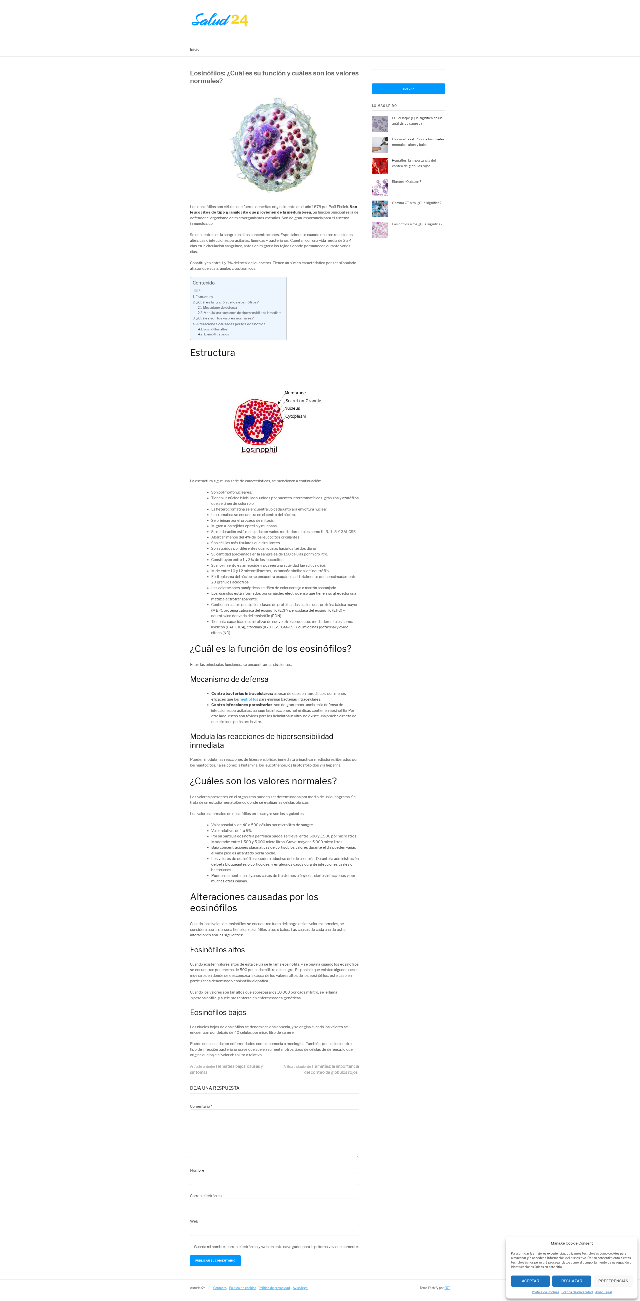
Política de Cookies (545, 1292)
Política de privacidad (577, 1292)
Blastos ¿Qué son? (406, 182)
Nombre (197, 1170)
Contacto (219, 1288)
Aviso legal (300, 1288)
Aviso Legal (603, 1292)
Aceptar (530, 1281)
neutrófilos (249, 699)
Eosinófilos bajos (216, 334)
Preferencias (613, 1281)
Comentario (201, 1106)
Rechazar (571, 1281)
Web (194, 1221)
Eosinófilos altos (215, 329)
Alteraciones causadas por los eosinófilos (231, 324)
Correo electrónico (206, 1196)
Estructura (204, 297)
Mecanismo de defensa (220, 307)
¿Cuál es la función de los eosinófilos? (227, 302)
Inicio (195, 49)
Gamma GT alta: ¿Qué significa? (416, 203)
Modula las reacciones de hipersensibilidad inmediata (242, 313)
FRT (447, 1288)
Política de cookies (242, 1288)
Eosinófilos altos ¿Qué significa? (417, 224)
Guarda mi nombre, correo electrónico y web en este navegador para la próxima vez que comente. (276, 1247)
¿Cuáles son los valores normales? (225, 318)
